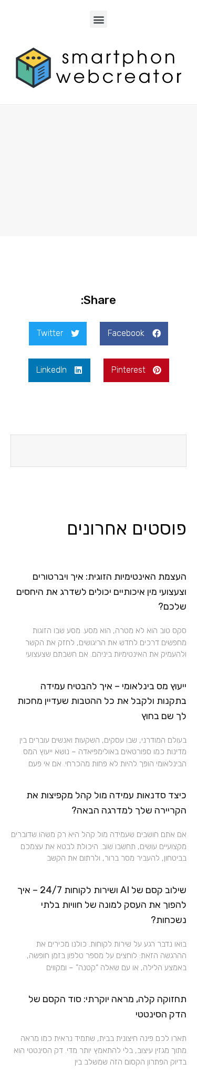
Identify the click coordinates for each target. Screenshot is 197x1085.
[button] (98, 19)
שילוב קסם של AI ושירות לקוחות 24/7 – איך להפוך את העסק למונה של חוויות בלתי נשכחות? (101, 905)
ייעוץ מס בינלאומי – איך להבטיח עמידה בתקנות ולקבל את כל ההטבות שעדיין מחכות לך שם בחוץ (101, 701)
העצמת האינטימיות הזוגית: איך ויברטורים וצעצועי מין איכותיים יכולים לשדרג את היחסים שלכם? (101, 592)
